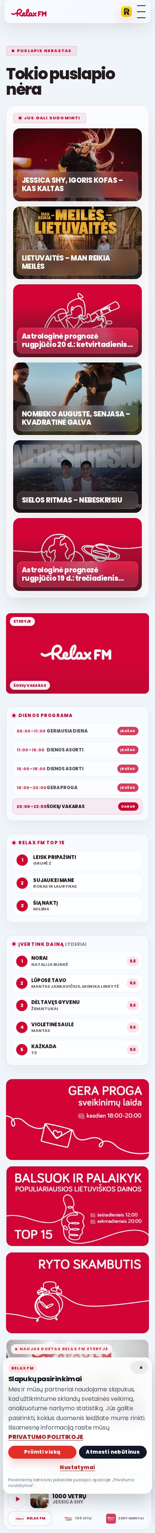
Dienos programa (45, 715)
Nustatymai (77, 1467)
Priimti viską (42, 1452)
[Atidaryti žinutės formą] (77, 1119)
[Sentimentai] (125, 1518)
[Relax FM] (30, 1518)
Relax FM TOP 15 (41, 842)
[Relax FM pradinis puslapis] (29, 11)
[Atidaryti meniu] (141, 11)
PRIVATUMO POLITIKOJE (45, 1437)
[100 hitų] (77, 1518)
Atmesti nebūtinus (113, 1452)
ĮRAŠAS (127, 731)
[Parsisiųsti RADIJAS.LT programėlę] (126, 12)
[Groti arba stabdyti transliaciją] (17, 1499)
